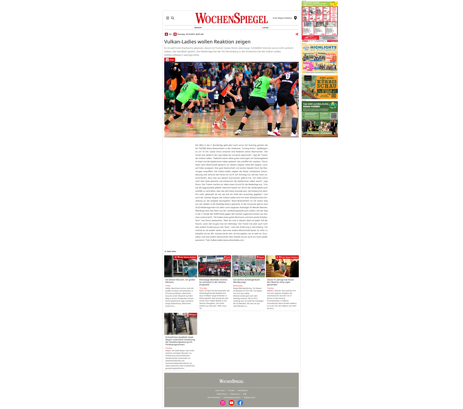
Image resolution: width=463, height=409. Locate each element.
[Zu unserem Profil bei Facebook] (240, 402)
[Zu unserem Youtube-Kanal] (231, 402)
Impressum (235, 394)
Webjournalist (249, 397)
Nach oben (171, 251)
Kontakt (231, 390)
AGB (244, 394)
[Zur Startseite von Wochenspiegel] (231, 18)
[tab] (169, 60)
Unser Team (220, 390)
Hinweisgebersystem (232, 397)
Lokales (265, 27)
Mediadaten (243, 390)
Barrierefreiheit (214, 397)
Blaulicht (198, 27)
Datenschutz (222, 394)
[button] (167, 18)
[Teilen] (297, 34)
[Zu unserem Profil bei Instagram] (222, 402)
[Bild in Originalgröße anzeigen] (231, 99)
